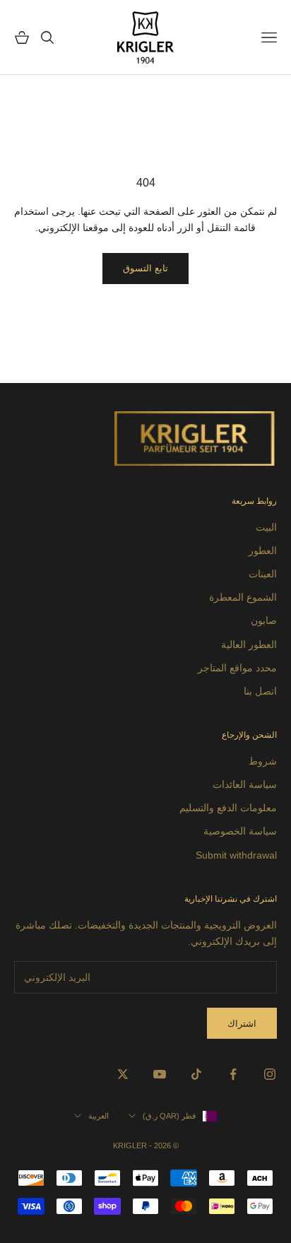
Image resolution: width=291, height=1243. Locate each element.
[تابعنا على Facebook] (233, 1074)
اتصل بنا (260, 691)
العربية (98, 1116)
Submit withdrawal (236, 855)
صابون (264, 620)
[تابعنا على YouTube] (160, 1074)
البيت (266, 527)
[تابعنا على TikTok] (196, 1074)
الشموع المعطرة (243, 597)
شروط (263, 761)
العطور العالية (249, 644)
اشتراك (241, 1023)
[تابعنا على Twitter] (123, 1074)
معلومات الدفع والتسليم (228, 807)
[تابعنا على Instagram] (270, 1074)
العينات (263, 573)
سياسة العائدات (245, 784)
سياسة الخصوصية (240, 831)
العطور (263, 550)
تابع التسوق (145, 268)
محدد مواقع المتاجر (237, 667)
